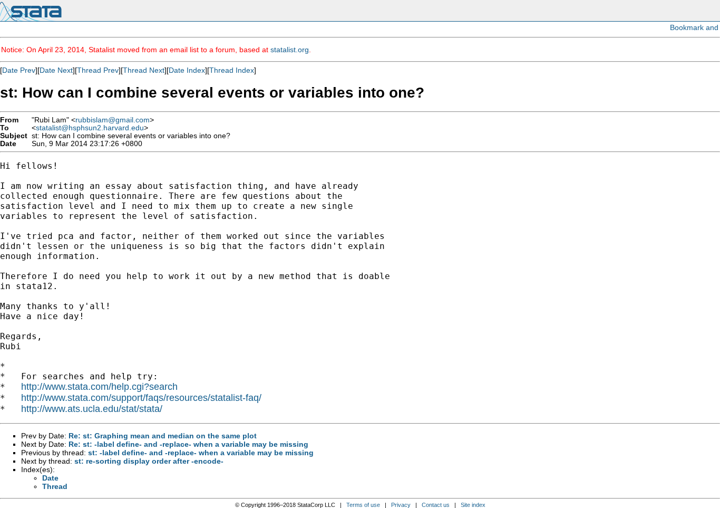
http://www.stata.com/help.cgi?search (99, 386)
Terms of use (363, 505)
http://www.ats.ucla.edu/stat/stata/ (91, 409)
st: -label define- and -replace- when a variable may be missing (201, 452)
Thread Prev (98, 70)
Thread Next (143, 70)
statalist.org (289, 49)
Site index (473, 505)
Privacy (401, 505)
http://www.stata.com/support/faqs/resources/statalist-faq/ (141, 397)
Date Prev (18, 70)
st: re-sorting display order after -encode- (148, 461)
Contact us (436, 505)
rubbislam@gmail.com (112, 120)
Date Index (187, 70)
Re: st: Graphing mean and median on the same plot (163, 436)
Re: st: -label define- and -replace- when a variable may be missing (188, 444)
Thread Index (231, 70)
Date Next (56, 70)
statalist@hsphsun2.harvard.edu (90, 128)
